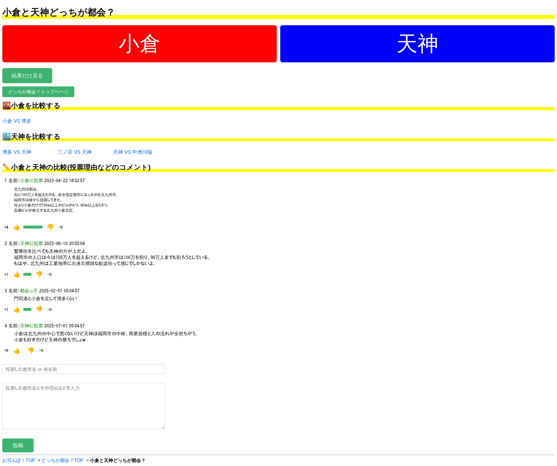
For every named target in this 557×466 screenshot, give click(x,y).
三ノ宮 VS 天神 (75, 152)
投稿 (18, 445)
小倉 (139, 43)
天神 (417, 43)
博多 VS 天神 (16, 152)
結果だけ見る (27, 76)
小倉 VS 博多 (16, 121)
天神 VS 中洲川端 (132, 152)
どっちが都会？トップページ (38, 91)
